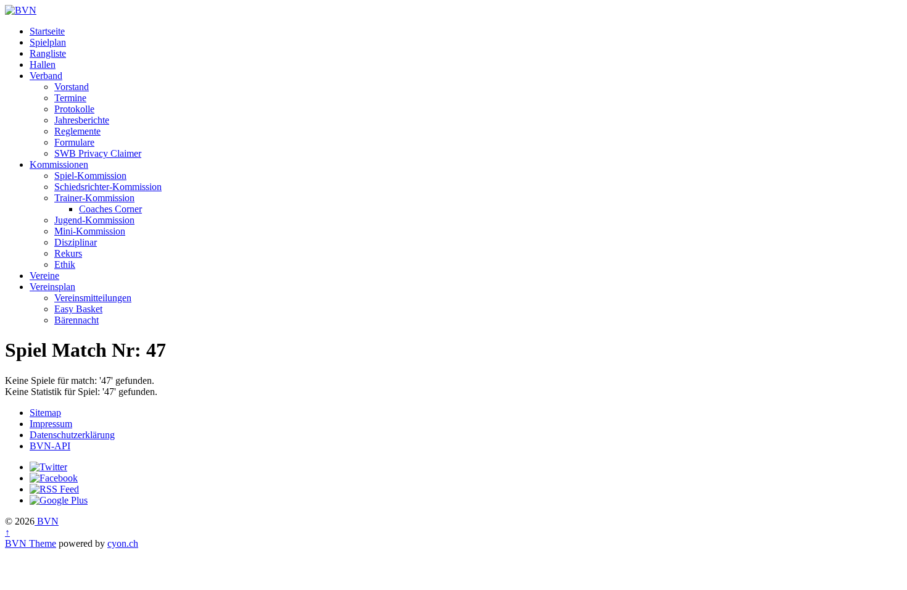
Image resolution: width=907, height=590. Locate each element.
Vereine (44, 275)
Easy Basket (78, 309)
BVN (47, 521)
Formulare (74, 142)
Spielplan (48, 42)
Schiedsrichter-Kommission (108, 186)
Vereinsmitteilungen (92, 298)
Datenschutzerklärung (72, 435)
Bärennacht (76, 320)
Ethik (64, 264)
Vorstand (71, 86)
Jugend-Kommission (94, 220)
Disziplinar (75, 242)
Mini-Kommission (89, 231)
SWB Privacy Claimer (97, 153)
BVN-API (50, 446)
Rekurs (68, 253)
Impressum (51, 423)
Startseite (47, 31)
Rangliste (48, 53)
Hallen (43, 64)
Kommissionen (59, 164)
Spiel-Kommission (90, 175)
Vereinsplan (52, 286)
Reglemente (77, 131)
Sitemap (45, 412)
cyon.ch (122, 543)
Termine (70, 98)
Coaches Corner (110, 209)
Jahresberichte (81, 120)
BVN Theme (30, 543)
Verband (46, 75)
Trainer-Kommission (94, 198)
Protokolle (74, 109)
